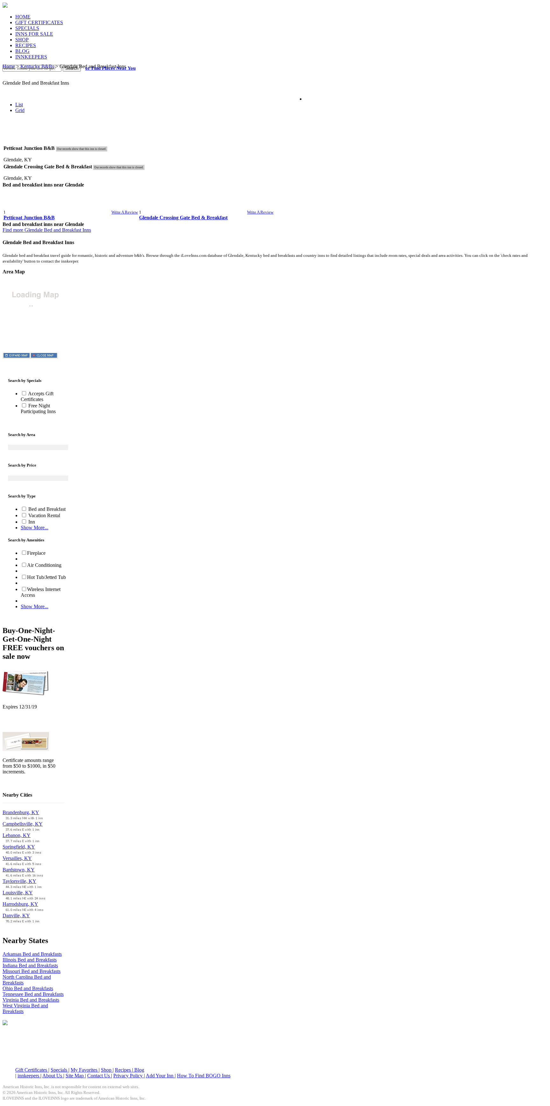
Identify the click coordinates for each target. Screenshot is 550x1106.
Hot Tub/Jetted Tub (46, 577)
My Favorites (85, 1070)
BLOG (22, 51)
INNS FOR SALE (34, 34)
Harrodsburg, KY (20, 904)
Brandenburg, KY (21, 812)
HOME (23, 16)
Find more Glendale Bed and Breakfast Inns (47, 230)
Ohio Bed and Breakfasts (28, 988)
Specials (59, 1070)
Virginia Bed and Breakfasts (31, 1000)
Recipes (123, 1070)
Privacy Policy (128, 1075)
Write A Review (124, 212)
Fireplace (36, 553)
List (19, 104)
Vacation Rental (43, 515)
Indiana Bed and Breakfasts (30, 965)
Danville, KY (16, 915)
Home (9, 66)
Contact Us (99, 1075)
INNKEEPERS (31, 57)
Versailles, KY (17, 858)
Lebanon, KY (17, 835)
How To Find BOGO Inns (203, 1075)
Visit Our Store (18, 723)
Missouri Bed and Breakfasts (31, 971)
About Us (52, 1075)
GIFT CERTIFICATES (39, 22)
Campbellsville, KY (23, 824)
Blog (138, 1070)
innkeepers (29, 1075)
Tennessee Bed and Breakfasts (33, 994)
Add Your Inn (160, 1075)
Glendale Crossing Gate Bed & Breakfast (183, 217)
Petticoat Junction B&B (29, 217)
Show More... (34, 527)
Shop (107, 1070)
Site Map (75, 1075)
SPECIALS (27, 28)
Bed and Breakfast (46, 509)
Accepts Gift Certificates (37, 396)
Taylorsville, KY (19, 881)
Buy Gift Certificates (23, 782)
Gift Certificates (31, 1070)
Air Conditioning (44, 565)
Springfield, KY (19, 846)
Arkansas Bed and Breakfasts (32, 954)
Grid (20, 110)
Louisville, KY (18, 892)
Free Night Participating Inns (38, 408)
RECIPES (25, 45)
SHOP (22, 39)
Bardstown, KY (19, 869)
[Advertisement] (275, 133)
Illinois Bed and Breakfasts (30, 959)
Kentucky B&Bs (37, 66)
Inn (31, 522)
